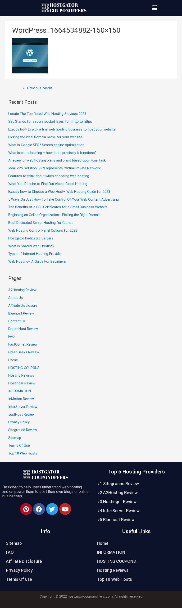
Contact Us (17, 321)
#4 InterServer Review (118, 510)
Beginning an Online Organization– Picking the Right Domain (54, 215)
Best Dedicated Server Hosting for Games (40, 223)
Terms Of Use (19, 445)
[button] (155, 7)
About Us (15, 298)
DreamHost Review (23, 329)
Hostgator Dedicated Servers (30, 238)
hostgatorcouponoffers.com (90, 596)
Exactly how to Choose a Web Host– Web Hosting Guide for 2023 (59, 191)
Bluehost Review (21, 313)
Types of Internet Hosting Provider (35, 254)
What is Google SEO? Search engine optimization (46, 145)
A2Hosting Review (22, 290)
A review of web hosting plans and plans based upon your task (57, 160)
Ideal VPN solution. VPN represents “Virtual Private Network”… (56, 168)
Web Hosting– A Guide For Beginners (37, 261)
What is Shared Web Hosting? (31, 246)
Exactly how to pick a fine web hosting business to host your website (62, 129)
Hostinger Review (21, 383)
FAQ (11, 336)
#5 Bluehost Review (116, 519)
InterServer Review (22, 407)
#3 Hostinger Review (116, 501)
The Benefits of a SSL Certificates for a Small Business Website (58, 207)
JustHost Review (21, 414)
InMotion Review (21, 399)
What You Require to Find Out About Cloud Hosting (47, 184)
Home (13, 360)
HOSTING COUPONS (24, 368)
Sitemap (14, 438)
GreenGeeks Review (23, 352)
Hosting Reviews (21, 375)
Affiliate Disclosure (22, 305)
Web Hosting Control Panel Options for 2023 (42, 230)
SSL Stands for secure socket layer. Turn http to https (50, 121)
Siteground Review (22, 430)
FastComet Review (22, 344)
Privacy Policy (19, 422)
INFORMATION (19, 391)
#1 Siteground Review (118, 483)
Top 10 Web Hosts (22, 453)
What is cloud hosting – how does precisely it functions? (52, 153)
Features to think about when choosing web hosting (48, 176)
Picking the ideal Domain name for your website (45, 137)
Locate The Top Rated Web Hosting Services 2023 (47, 114)
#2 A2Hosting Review (117, 492)
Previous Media (37, 88)
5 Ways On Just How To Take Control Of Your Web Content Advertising (63, 199)
